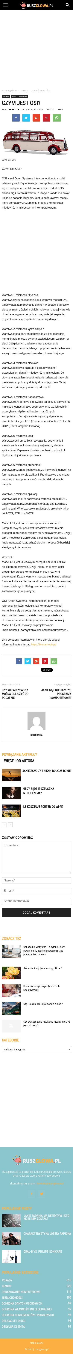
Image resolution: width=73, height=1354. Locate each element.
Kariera (6, 96)
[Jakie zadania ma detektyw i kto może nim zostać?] (11, 1220)
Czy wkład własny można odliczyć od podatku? (15, 694)
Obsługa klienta (13, 1326)
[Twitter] (41, 1194)
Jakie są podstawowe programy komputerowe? (56, 694)
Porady (7, 1280)
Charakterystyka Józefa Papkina (47, 1233)
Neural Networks (19, 96)
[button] (68, 5)
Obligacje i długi (13, 1321)
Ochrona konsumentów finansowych (28, 1315)
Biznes (6, 1286)
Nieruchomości (12, 1297)
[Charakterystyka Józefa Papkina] (11, 1238)
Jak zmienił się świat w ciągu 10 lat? (42, 968)
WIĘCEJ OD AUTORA (19, 761)
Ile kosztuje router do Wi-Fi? (42, 806)
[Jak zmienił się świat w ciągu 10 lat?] (11, 973)
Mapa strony (36, 1342)
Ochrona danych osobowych (22, 1303)
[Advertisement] (36, 48)
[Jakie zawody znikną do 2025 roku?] (11, 775)
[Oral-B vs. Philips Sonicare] (11, 1256)
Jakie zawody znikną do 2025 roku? (46, 771)
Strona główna (9, 90)
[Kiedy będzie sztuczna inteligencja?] (11, 793)
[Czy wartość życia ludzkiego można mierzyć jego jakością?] (11, 1026)
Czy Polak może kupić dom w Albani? (43, 1003)
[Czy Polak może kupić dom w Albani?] (11, 1008)
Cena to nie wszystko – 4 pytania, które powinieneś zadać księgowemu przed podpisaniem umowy (44, 950)
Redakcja (14, 109)
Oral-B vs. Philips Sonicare (43, 1251)
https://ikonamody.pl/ (43, 644)
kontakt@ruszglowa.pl (50, 1183)
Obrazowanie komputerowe (21, 1292)
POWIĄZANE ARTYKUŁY (19, 754)
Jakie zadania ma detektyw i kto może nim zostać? (46, 1217)
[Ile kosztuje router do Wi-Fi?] (11, 811)
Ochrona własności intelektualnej (27, 1309)
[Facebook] (31, 1194)
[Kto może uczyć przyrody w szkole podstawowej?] (11, 990)
